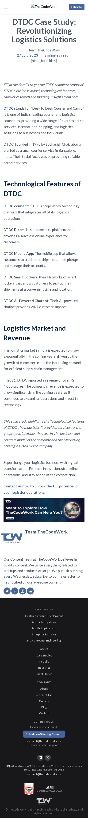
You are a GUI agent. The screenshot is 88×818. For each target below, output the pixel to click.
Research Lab (44, 694)
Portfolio (44, 661)
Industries (44, 667)
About (44, 688)
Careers (44, 701)
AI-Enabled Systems (44, 621)
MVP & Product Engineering (44, 640)
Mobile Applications (44, 628)
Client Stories (44, 673)
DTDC (8, 108)
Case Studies (44, 655)
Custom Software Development (44, 615)
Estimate (76, 6)
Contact (44, 713)
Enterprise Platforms (44, 634)
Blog (44, 707)
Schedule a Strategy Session (44, 734)
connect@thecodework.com (44, 740)
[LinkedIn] (40, 758)
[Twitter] (48, 758)
